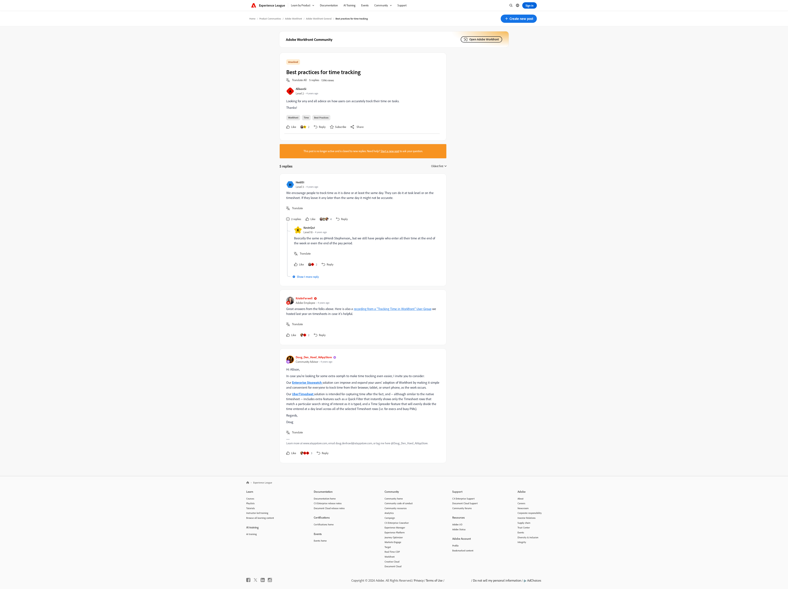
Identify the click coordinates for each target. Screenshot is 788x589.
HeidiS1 (300, 182)
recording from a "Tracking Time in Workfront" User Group (392, 309)
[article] (362, 201)
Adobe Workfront (293, 18)
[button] (519, 19)
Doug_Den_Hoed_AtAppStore (314, 357)
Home (252, 18)
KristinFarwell (304, 298)
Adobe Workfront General (319, 18)
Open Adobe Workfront (484, 39)
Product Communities (270, 18)
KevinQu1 (309, 227)
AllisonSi (301, 89)
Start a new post (390, 151)
